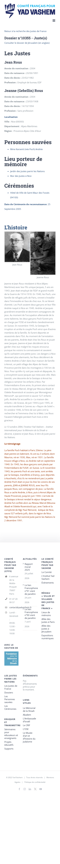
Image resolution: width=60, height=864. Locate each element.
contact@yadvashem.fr (14, 607)
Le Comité (47, 572)
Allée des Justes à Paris (48, 620)
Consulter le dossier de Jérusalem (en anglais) (27, 42)
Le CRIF (26, 725)
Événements (48, 582)
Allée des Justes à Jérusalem (46, 628)
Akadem (27, 714)
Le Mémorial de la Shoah (29, 709)
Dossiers (8, 692)
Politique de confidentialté (34, 782)
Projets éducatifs (8, 743)
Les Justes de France (10, 687)
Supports (8, 748)
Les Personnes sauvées (9, 699)
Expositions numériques (48, 637)
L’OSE (26, 729)
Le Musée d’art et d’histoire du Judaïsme (29, 737)
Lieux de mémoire (46, 614)
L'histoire (15, 227)
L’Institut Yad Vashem (48, 577)
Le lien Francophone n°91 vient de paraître (30, 589)
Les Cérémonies (10, 707)
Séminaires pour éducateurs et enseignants (11, 734)
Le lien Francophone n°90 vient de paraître (30, 613)
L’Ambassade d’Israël (29, 720)
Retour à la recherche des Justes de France (25, 31)
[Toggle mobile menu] (54, 20)
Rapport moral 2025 (29, 566)
